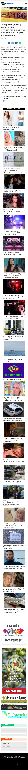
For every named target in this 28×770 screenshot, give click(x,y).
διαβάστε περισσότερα (8, 101)
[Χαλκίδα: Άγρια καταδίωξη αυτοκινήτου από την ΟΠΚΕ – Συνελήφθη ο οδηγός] (14, 222)
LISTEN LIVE (6, 729)
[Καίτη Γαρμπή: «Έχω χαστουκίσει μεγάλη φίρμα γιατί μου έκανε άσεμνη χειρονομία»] (13, 200)
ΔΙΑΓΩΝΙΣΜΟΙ (6, 732)
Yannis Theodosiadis (18, 766)
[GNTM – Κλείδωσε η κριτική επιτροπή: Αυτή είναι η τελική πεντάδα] (13, 243)
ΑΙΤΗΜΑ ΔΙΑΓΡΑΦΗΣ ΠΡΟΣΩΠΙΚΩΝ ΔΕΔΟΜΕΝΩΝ (14, 757)
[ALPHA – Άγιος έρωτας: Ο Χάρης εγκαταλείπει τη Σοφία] (14, 181)
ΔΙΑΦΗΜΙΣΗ (6, 756)
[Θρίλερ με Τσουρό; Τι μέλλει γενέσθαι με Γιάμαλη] (13, 118)
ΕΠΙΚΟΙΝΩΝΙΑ (14, 756)
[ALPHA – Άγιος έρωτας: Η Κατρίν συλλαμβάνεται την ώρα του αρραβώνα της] (14, 429)
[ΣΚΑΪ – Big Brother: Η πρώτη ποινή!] (13, 370)
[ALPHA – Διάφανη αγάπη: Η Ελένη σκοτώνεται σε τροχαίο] (14, 307)
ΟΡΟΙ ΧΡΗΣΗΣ (21, 756)
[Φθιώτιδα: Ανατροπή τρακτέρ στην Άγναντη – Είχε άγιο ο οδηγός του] (14, 472)
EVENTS (5, 735)
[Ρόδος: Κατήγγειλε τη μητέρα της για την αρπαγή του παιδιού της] (13, 409)
